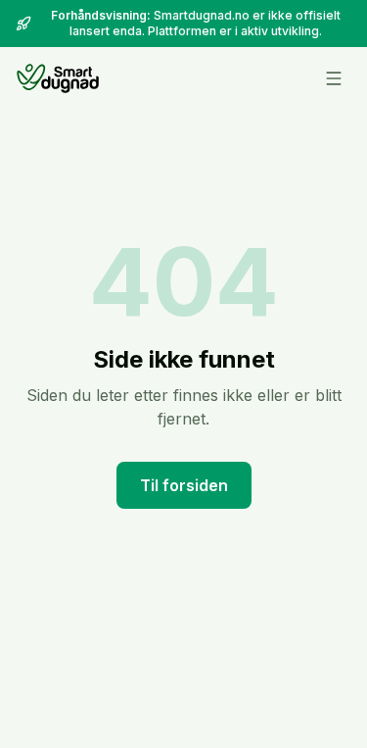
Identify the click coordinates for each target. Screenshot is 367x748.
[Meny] (333, 78)
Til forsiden (184, 485)
